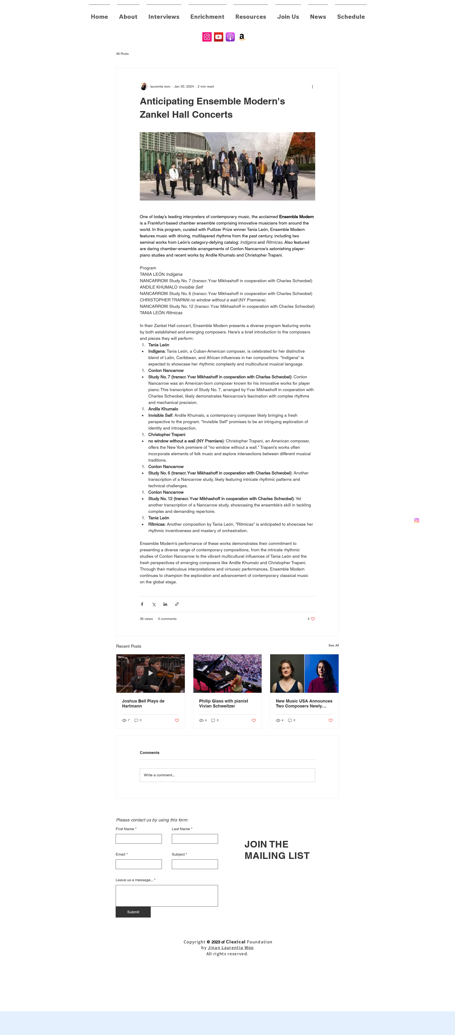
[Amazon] (241, 37)
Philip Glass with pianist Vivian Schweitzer (223, 703)
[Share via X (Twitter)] (153, 604)
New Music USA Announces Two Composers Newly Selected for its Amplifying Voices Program (304, 703)
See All (333, 645)
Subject (178, 854)
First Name (125, 829)
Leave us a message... (134, 880)
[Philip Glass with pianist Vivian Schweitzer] (227, 673)
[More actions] (312, 86)
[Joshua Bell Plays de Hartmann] (150, 673)
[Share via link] (177, 604)
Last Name (181, 829)
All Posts (122, 54)
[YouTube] (218, 37)
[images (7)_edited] (230, 37)
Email (120, 854)
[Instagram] (207, 37)
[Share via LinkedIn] (165, 604)
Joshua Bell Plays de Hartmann (143, 703)
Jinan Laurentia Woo (231, 947)
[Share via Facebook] (142, 604)
